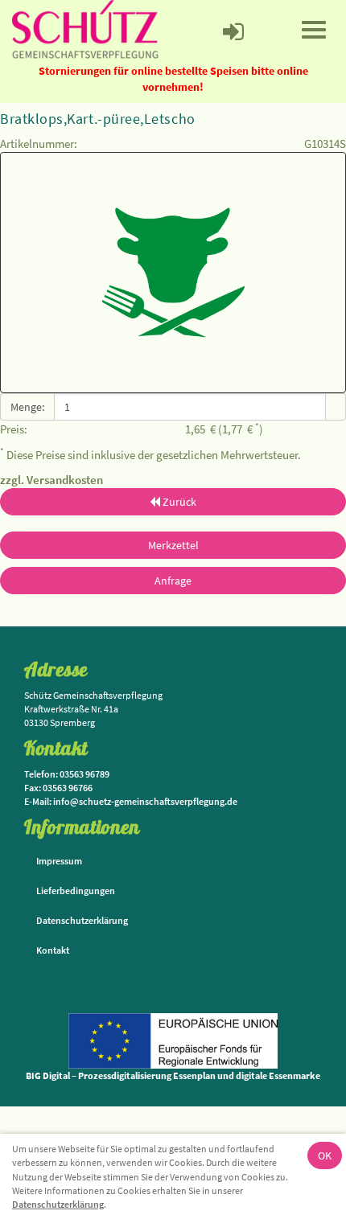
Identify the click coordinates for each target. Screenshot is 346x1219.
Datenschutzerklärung (58, 1204)
